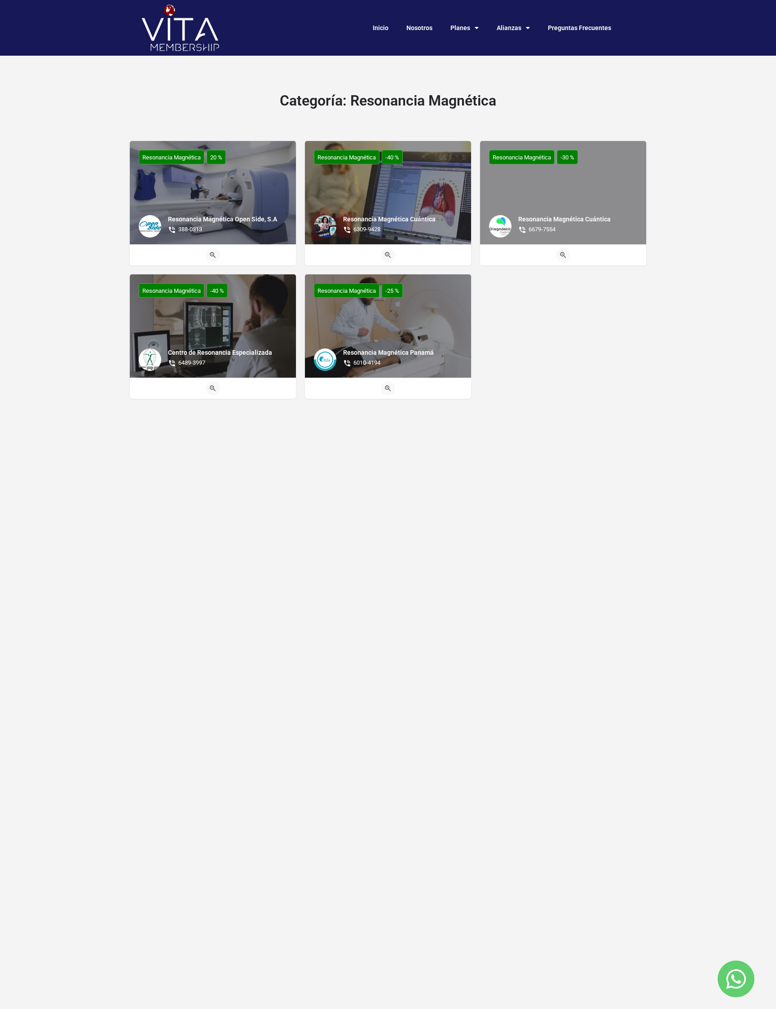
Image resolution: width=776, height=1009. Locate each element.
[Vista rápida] (213, 255)
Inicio (380, 27)
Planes (460, 27)
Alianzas (509, 27)
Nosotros (419, 27)
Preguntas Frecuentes (579, 27)
